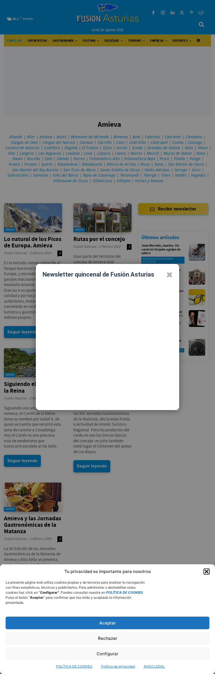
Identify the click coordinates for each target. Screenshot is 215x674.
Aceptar (107, 623)
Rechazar (107, 638)
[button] (206, 571)
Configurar (107, 653)
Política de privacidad (118, 666)
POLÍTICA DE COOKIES (74, 666)
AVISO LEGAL (154, 666)
